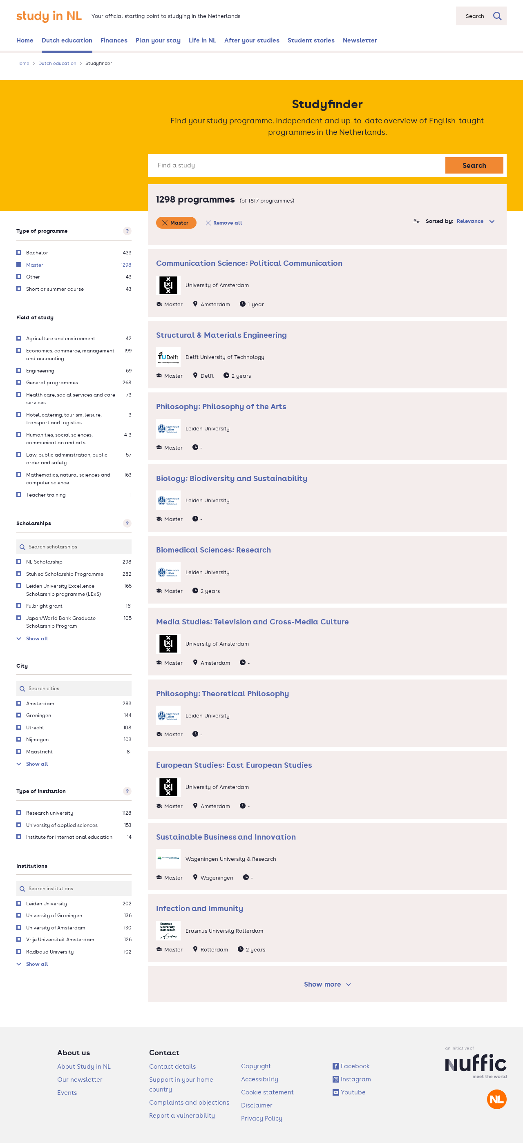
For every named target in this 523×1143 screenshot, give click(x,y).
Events (67, 1092)
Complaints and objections (189, 1102)
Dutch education (67, 40)
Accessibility (259, 1079)
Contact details (172, 1066)
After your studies (251, 40)
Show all (37, 638)
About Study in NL (84, 1066)
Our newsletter (80, 1079)
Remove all (227, 222)
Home (25, 40)
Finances (114, 40)
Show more (328, 984)
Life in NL (202, 40)
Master (179, 222)
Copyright (256, 1066)
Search (474, 165)
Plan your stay (158, 40)
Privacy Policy (261, 1118)
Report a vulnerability (182, 1115)
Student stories (311, 40)
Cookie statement (267, 1092)
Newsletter (360, 40)
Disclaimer (257, 1105)
